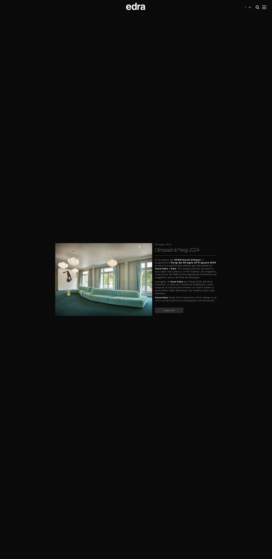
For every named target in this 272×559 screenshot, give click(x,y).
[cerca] (257, 7)
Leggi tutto (169, 310)
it (246, 7)
